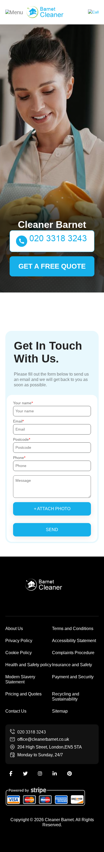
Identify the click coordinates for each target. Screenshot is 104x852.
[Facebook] (10, 773)
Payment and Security (73, 677)
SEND (52, 529)
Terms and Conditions (72, 628)
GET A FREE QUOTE (52, 266)
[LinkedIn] (54, 773)
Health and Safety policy (28, 664)
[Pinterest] (69, 773)
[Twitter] (25, 773)
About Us (14, 628)
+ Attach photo (52, 508)
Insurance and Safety (72, 664)
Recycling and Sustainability (65, 696)
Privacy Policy (18, 640)
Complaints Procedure (73, 652)
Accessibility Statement (74, 640)
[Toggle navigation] (14, 12)
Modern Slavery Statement (20, 679)
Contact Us (15, 711)
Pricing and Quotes (23, 694)
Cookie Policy (18, 652)
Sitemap (60, 711)
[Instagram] (40, 773)
